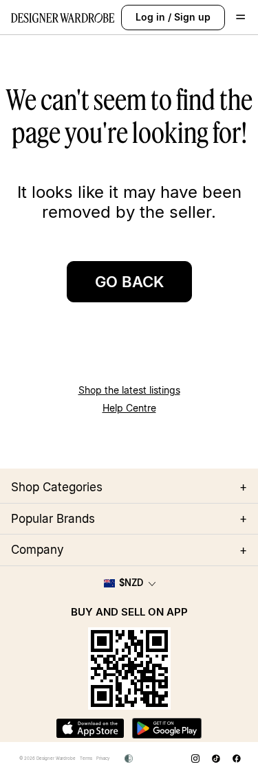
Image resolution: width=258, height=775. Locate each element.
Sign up (192, 17)
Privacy (102, 758)
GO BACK (129, 282)
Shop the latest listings (129, 390)
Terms (86, 758)
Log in (150, 17)
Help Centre (129, 408)
